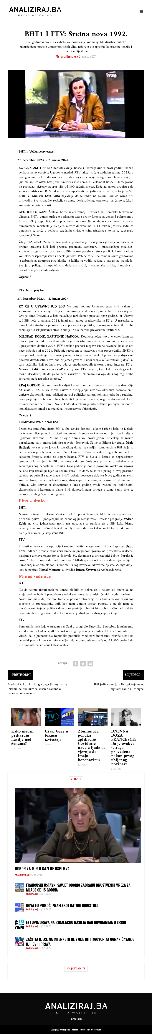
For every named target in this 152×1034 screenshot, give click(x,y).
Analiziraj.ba (21, 874)
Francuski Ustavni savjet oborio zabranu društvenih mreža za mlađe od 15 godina (78, 887)
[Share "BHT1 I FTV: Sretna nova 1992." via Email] (90, 663)
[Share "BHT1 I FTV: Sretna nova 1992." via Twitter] (83, 663)
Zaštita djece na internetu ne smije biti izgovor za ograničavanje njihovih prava (80, 941)
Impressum (76, 1019)
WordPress (96, 1029)
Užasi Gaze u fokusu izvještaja (56, 735)
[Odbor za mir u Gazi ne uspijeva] (78, 825)
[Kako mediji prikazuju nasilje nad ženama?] (26, 717)
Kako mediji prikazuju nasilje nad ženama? (22, 737)
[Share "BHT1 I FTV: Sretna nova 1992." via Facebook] (75, 663)
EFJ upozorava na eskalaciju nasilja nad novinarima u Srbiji (76, 922)
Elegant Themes (70, 1029)
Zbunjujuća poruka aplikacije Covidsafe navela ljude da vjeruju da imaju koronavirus (92, 746)
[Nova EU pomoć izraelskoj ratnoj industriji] (19, 907)
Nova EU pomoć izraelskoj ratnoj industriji (62, 905)
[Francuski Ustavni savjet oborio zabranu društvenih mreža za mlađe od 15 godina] (19, 887)
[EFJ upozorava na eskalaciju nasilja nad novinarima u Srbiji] (19, 924)
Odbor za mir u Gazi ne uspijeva (42, 868)
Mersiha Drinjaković (68, 56)
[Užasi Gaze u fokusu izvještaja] (59, 717)
